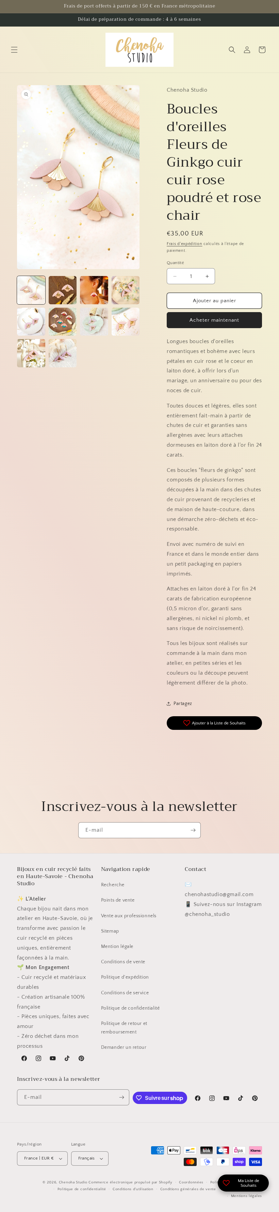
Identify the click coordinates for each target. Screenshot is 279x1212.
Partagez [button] (183, 703)
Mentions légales (246, 1196)
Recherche (113, 885)
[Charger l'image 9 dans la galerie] (31, 353)
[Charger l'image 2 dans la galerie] (63, 290)
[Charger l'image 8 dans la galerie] (126, 322)
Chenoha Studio (73, 1182)
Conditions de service (125, 993)
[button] (14, 49)
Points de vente (118, 900)
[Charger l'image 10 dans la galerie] (63, 353)
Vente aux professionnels (129, 916)
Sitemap (110, 931)
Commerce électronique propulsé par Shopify (130, 1182)
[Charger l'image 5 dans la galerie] (31, 322)
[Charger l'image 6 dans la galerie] (63, 322)
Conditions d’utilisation (133, 1189)
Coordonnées (191, 1182)
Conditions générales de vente (188, 1189)
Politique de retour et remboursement (124, 1028)
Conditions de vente (123, 962)
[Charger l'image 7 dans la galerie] (94, 322)
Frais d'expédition (184, 244)
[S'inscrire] (192, 830)
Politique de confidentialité (130, 1008)
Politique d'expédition (125, 977)
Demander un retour (124, 1047)
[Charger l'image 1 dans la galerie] (31, 290)
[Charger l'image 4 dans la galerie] (126, 290)
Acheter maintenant (214, 320)
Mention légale (117, 946)
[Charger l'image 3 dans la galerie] (94, 290)
